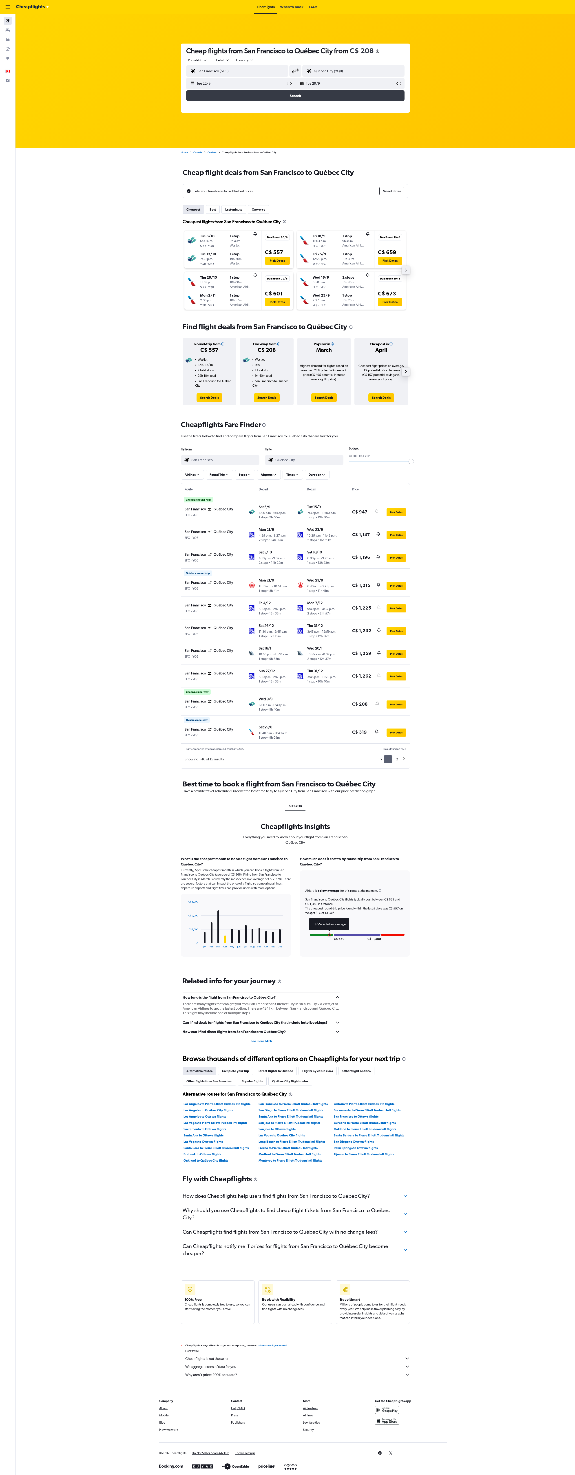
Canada (197, 152)
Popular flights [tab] (252, 1081)
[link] (209, 397)
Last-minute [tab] (233, 209)
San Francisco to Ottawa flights (356, 1116)
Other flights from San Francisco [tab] (209, 1081)
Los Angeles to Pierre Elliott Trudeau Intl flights (217, 1104)
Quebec (212, 152)
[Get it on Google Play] (387, 1410)
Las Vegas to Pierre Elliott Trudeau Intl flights (215, 1123)
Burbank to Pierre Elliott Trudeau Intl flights (365, 1123)
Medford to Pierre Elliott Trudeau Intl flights (290, 1154)
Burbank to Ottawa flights (202, 1154)
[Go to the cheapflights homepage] (32, 7)
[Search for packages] (7, 48)
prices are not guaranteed (272, 1345)
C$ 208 (362, 50)
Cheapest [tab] (193, 209)
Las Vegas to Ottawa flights (203, 1141)
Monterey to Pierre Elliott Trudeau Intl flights (290, 1160)
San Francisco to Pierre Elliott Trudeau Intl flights (293, 1104)
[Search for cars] (7, 39)
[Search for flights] (7, 20)
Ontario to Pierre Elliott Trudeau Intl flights (364, 1104)
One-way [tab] (258, 209)
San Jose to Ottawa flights (277, 1129)
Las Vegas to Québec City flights (282, 1135)
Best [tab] (213, 209)
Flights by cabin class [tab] (317, 1071)
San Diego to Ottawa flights (354, 1141)
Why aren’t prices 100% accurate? (211, 1375)
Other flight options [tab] (356, 1071)
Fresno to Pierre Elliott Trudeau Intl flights (288, 1148)
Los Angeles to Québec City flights (208, 1110)
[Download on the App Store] (387, 1421)
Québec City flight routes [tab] (290, 1081)
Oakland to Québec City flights (206, 1160)
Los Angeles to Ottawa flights (205, 1116)
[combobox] (197, 60)
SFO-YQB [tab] (295, 806)
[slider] (411, 461)
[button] (8, 7)
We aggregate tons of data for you (210, 1367)
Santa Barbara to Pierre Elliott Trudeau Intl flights (369, 1135)
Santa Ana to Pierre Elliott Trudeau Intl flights (291, 1116)
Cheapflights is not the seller (206, 1358)
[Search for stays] (7, 30)
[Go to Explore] (7, 58)
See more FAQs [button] (261, 1041)
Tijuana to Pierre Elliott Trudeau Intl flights (364, 1154)
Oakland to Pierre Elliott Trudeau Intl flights (365, 1129)
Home (184, 152)
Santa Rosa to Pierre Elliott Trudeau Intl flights (216, 1148)
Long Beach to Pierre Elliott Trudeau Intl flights (292, 1141)
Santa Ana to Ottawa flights (203, 1135)
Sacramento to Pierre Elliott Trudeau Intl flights (367, 1110)
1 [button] (388, 759)
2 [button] (397, 759)
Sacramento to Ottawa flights (205, 1129)
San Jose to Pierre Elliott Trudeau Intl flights (289, 1123)
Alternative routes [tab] (199, 1071)
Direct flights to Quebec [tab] (276, 1071)
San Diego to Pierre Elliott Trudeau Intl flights (291, 1110)
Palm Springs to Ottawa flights (356, 1148)
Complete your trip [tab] (235, 1071)
